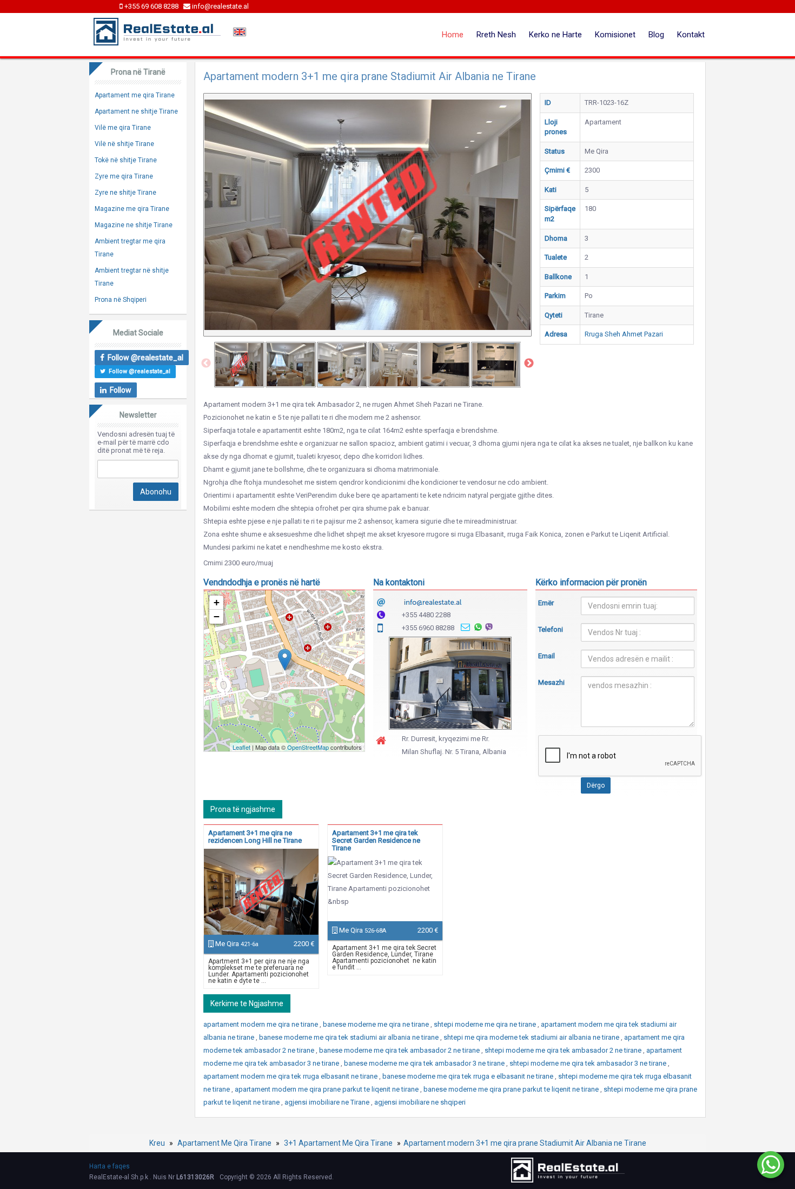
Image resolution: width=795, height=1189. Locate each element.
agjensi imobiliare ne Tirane (327, 1102)
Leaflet (241, 747)
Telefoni (550, 629)
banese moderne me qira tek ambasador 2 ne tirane (400, 1050)
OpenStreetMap (308, 747)
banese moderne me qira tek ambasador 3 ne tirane (425, 1063)
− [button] (217, 616)
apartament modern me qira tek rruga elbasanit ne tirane (291, 1076)
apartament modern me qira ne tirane (261, 1024)
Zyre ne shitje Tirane (125, 192)
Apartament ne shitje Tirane (136, 111)
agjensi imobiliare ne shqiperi (420, 1102)
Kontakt (691, 34)
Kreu (157, 1143)
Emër (546, 603)
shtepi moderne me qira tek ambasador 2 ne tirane (564, 1050)
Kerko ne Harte (555, 34)
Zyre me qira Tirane (124, 176)
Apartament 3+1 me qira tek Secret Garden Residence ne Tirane (376, 840)
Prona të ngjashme (242, 809)
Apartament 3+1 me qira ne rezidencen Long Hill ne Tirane (255, 836)
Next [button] (529, 363)
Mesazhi (551, 682)
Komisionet (615, 34)
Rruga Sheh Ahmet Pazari (624, 334)
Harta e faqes (109, 1166)
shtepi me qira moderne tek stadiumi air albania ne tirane (532, 1037)
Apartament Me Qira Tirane (224, 1143)
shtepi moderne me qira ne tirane (486, 1024)
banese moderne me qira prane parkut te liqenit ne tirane (511, 1089)
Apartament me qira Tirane (135, 95)
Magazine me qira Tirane (132, 209)
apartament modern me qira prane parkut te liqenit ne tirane (327, 1089)
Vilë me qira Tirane (123, 127)
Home (452, 34)
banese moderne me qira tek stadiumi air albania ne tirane (349, 1037)
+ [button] (217, 602)
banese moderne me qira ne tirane (376, 1024)
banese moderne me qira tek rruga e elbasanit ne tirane (468, 1076)
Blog (656, 34)
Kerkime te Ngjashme (246, 1003)
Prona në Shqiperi (121, 299)
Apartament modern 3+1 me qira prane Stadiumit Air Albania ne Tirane (524, 1143)
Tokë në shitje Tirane (126, 160)
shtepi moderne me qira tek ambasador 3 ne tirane (588, 1063)
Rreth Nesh (496, 34)
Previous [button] (206, 363)
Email (546, 656)
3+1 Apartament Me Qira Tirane (338, 1143)
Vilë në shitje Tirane (124, 144)
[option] (239, 364)
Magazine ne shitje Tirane (134, 225)
